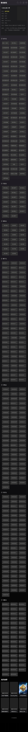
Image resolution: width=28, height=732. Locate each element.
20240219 (14, 389)
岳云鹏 (12, 25)
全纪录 (5, 99)
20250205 (22, 412)
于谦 (9, 25)
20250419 (14, 473)
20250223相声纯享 (5, 319)
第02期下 (5, 61)
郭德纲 (6, 25)
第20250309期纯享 (22, 651)
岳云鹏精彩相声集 (5, 145)
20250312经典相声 (22, 347)
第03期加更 (22, 75)
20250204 (14, 412)
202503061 (14, 440)
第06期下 (5, 103)
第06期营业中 (5, 108)
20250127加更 (14, 277)
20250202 (22, 286)
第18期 (22, 248)
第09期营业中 (5, 141)
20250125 (14, 272)
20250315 (5, 356)
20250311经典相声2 (5, 347)
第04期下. (5, 85)
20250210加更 (14, 300)
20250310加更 (14, 342)
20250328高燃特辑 (22, 375)
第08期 (14, 234)
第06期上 (22, 99)
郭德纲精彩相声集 (22, 145)
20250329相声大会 (5, 379)
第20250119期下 (5, 609)
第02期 (14, 225)
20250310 (22, 445)
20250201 (14, 286)
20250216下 (14, 422)
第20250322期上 (22, 660)
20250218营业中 (22, 309)
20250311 (5, 449)
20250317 (5, 459)
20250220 (14, 426)
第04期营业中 (22, 85)
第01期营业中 (5, 57)
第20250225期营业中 (14, 641)
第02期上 (22, 57)
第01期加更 (22, 52)
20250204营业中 (22, 291)
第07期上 (22, 108)
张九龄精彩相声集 (22, 150)
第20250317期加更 (14, 660)
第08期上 (14, 122)
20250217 (22, 422)
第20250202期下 (14, 618)
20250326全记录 (5, 375)
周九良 (23, 25)
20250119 (22, 263)
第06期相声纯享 (22, 103)
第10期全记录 (14, 169)
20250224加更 (14, 319)
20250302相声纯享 (14, 328)
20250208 (14, 295)
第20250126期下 (5, 613)
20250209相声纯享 (5, 300)
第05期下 (22, 89)
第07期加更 (14, 113)
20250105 (14, 394)
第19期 (5, 253)
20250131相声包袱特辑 (22, 281)
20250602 (14, 482)
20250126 (22, 272)
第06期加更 (14, 103)
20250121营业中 (22, 267)
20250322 (5, 365)
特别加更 (22, 66)
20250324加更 (5, 370)
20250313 (22, 449)
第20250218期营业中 (22, 632)
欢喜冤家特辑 (5, 47)
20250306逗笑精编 (22, 333)
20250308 (14, 337)
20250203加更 (14, 291)
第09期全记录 (14, 141)
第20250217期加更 (14, 632)
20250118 (14, 263)
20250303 (22, 436)
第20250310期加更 (5, 655)
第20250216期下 (5, 632)
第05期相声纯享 (5, 94)
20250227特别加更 (14, 323)
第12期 (22, 239)
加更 (14, 164)
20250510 (14, 478)
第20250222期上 (22, 637)
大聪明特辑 (22, 43)
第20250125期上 (22, 609)
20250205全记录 (5, 295)
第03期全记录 (14, 80)
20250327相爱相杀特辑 (14, 375)
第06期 (22, 230)
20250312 (14, 449)
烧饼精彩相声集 (5, 155)
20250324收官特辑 (14, 370)
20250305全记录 (14, 333)
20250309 (22, 337)
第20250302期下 (14, 646)
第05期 (14, 230)
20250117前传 (5, 263)
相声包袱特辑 (14, 71)
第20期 (14, 253)
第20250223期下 (5, 641)
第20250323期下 (5, 665)
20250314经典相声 (22, 351)
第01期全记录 (14, 57)
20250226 (22, 431)
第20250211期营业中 (5, 627)
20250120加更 (14, 267)
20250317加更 (5, 361)
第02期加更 (22, 61)
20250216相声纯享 (5, 309)
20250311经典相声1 (22, 342)
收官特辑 (6, 164)
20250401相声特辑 (22, 379)
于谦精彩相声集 (14, 145)
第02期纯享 (14, 61)
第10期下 (22, 159)
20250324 (14, 463)
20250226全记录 (5, 323)
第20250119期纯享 (14, 609)
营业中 (22, 94)
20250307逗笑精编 (5, 337)
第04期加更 (14, 85)
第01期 (5, 225)
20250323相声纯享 (22, 365)
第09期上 (22, 131)
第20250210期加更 (22, 623)
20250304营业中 (5, 333)
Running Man (14, 695)
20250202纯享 (5, 291)
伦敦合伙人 (14, 711)
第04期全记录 (5, 89)
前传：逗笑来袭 (5, 43)
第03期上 (22, 71)
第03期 (22, 225)
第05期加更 (14, 94)
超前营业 (22, 47)
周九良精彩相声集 (14, 155)
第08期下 (22, 122)
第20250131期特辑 (22, 613)
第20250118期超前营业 (14, 604)
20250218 (5, 426)
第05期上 (14, 89)
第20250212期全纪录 (14, 627)
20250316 (14, 356)
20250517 (22, 478)
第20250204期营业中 (22, 618)
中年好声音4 (23, 695)
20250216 (22, 305)
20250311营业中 (14, 347)
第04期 (5, 230)
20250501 (22, 473)
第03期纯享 (14, 75)
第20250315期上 (22, 655)
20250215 (14, 305)
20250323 (14, 365)
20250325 (22, 463)
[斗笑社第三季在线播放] (21, 13)
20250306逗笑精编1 (5, 548)
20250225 (14, 431)
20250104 (5, 394)
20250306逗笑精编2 (14, 548)
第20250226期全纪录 (22, 641)
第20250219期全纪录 (5, 637)
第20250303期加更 (22, 646)
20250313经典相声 (14, 351)
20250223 (5, 431)
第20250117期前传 (5, 604)
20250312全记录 (5, 351)
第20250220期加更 (14, 637)
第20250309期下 (14, 651)
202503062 (5, 440)
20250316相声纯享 (22, 356)
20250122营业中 (5, 403)
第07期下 (5, 113)
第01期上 (14, 43)
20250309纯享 (5, 342)
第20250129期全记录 (14, 613)
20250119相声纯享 (5, 267)
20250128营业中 (22, 277)
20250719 (5, 487)
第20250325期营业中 (22, 665)
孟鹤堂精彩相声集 (14, 159)
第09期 (22, 234)
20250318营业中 (14, 361)
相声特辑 (22, 173)
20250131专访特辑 (5, 286)
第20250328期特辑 (22, 669)
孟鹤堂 (19, 25)
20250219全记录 (5, 314)
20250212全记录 (5, 305)
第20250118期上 (22, 604)
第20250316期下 (5, 660)
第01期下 (5, 52)
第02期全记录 (14, 66)
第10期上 (22, 141)
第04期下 (14, 197)
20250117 (22, 394)
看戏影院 (4, 3)
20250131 (14, 408)
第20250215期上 (22, 627)
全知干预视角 (5, 695)
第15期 (22, 244)
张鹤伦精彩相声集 (14, 150)
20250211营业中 (22, 300)
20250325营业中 (22, 370)
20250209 (22, 295)
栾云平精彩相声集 (5, 159)
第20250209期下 (14, 623)
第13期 (5, 244)
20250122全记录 (5, 272)
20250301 (22, 323)
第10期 (5, 239)
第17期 (14, 248)
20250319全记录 (22, 361)
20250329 (22, 468)
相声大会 (6, 173)
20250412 (5, 473)
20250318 (14, 459)
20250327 (14, 468)
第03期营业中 (5, 80)
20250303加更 (22, 328)
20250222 (22, 314)
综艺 (6, 16)
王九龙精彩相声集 (22, 155)
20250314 (5, 454)
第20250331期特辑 (14, 674)
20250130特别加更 (14, 281)
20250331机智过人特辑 (14, 379)
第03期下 (5, 75)
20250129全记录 (5, 281)
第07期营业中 (14, 117)
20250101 (22, 389)
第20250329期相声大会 (5, 674)
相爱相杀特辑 (5, 169)
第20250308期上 (5, 651)
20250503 (5, 478)
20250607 (22, 482)
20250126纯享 (5, 277)
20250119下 (14, 398)
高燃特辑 (22, 169)
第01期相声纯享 (14, 52)
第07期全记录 (22, 117)
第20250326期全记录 (5, 669)
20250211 (22, 417)
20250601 (5, 482)
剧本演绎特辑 (14, 47)
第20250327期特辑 (14, 669)
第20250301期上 (5, 646)
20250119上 (22, 398)
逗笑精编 (22, 113)
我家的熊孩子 (5, 711)
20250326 (5, 468)
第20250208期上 (5, 623)
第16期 (5, 248)
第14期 (14, 244)
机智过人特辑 (14, 173)
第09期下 (5, 136)
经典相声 (6, 127)
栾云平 (16, 25)
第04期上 (22, 80)
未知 (6, 23)
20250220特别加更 (14, 314)
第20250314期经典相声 (14, 655)
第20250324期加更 (14, 665)
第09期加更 (22, 136)
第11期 (14, 239)
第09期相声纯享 (14, 136)
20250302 (5, 328)
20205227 (5, 389)
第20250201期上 (5, 618)
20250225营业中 (22, 319)
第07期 (5, 234)
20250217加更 (14, 309)
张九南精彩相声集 (5, 150)
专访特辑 (6, 71)
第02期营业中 (5, 66)
